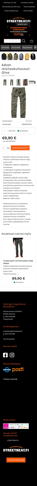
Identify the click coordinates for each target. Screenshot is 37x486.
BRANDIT (12, 75)
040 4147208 (10, 316)
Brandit (29, 121)
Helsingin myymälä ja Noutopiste (14, 305)
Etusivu (4, 75)
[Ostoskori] (31, 41)
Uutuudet (15, 47)
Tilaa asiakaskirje (11, 11)
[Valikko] (35, 47)
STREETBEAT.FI (13, 440)
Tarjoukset (27, 47)
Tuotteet (5, 47)
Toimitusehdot (29, 7)
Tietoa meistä (10, 379)
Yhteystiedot (8, 319)
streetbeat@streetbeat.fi (12, 331)
